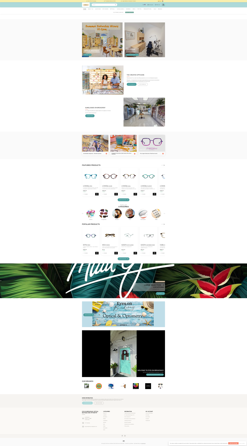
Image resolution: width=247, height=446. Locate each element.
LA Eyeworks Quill (126, 186)
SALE (104, 429)
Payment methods (127, 422)
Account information (149, 413)
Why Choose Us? (127, 416)
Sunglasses (105, 420)
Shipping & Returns (127, 420)
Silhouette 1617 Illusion (127, 245)
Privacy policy (126, 426)
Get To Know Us (131, 84)
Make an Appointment (129, 12)
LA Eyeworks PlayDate (146, 186)
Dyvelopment (143, 443)
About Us (105, 413)
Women (104, 422)
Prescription (105, 427)
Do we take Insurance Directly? (129, 418)
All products (148, 420)
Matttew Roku (86, 245)
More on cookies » (242, 443)
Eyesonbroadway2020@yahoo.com (91, 426)
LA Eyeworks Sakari (107, 186)
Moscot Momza (106, 245)
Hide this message (233, 443)
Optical (104, 418)
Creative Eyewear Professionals (129, 413)
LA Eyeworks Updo (87, 186)
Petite (104, 426)
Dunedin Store (90, 115)
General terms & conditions (129, 424)
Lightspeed (131, 443)
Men (104, 424)
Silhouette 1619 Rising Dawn (148, 245)
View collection (122, 199)
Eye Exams (105, 416)
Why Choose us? (142, 84)
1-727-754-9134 (87, 422)
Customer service (118, 12)
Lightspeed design (137, 443)
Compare (86, 194)
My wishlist (148, 416)
